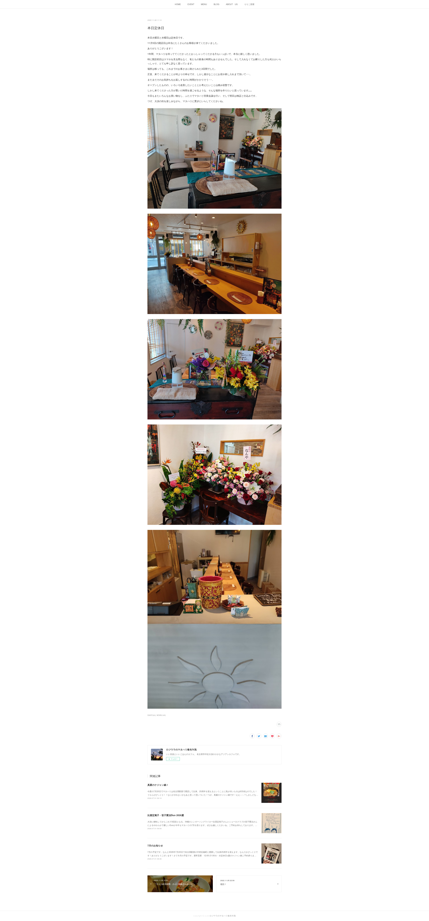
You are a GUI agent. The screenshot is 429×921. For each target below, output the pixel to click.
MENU (204, 4)
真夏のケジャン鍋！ (158, 784)
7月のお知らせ (155, 845)
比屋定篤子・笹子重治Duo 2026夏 (165, 815)
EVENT (191, 4)
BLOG (216, 4)
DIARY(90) (151, 715)
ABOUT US (232, 4)
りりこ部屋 (249, 4)
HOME (178, 4)
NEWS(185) (161, 715)
